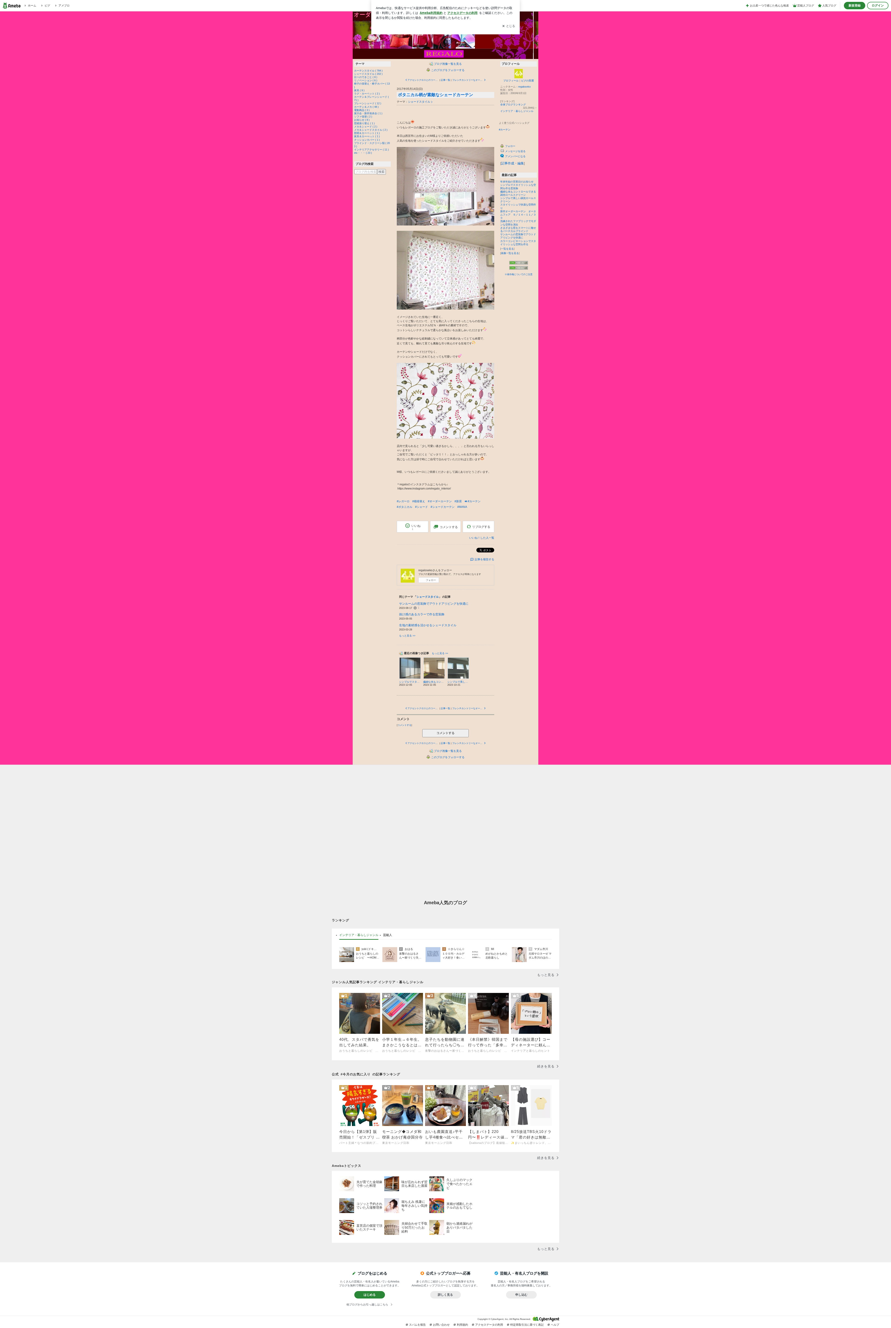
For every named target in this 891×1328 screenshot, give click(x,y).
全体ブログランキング (513, 104)
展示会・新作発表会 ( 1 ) (368, 113)
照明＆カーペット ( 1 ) (367, 133)
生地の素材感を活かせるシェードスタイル (427, 625)
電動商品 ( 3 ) (362, 110)
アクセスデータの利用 (489, 1324)
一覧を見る (507, 248)
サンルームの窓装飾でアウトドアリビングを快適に (433, 603)
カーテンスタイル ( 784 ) (368, 70)
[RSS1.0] (518, 263)
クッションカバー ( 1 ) (367, 139)
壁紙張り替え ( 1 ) (364, 123)
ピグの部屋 (527, 80)
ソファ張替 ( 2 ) (363, 116)
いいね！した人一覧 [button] (481, 537)
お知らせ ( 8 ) (362, 119)
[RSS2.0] (518, 268)
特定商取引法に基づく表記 (527, 1324)
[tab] (358, 935)
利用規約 (462, 1324)
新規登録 (855, 5)
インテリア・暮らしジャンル (516, 111)
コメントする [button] (449, 527)
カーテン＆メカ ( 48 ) (366, 106)
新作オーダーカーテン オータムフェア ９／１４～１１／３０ (518, 214)
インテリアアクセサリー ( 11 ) (371, 149)
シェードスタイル (419, 101)
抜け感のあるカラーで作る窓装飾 (421, 614)
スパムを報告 (417, 1324)
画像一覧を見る (510, 253)
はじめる (370, 1294)
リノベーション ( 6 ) (365, 80)
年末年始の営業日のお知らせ (516, 181)
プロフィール (511, 80)
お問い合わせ (441, 1324)
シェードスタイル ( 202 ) (368, 73)
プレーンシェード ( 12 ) (367, 103)
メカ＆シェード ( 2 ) (365, 126)
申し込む (521, 1294)
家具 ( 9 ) (359, 90)
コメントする (445, 733)
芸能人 (387, 935)
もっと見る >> (407, 635)
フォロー (431, 580)
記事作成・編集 (512, 163)
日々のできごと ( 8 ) (365, 77)
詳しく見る (445, 1294)
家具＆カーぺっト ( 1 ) (367, 136)
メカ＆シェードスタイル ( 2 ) (370, 129)
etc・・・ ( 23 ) (363, 152)
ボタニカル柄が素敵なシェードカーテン (435, 94)
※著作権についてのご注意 (519, 274)
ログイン (878, 5)
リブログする (481, 527)
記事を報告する (484, 559)
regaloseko (524, 86)
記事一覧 (445, 80)
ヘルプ (555, 1324)
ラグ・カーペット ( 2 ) (367, 93)
